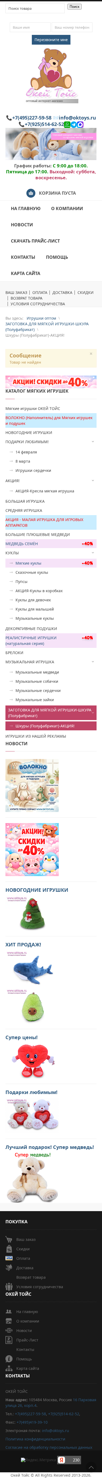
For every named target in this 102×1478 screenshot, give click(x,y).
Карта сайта (27, 1368)
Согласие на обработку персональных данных (48, 1447)
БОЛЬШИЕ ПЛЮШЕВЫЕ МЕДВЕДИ (37, 534)
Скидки (23, 1248)
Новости (24, 1330)
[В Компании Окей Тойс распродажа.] (32, 1177)
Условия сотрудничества (39, 1286)
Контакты (25, 1349)
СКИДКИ (86, 292)
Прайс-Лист (27, 1340)
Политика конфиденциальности (35, 1438)
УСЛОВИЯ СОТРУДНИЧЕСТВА (38, 304)
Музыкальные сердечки (38, 690)
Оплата (23, 1258)
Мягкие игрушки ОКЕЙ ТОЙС (32, 408)
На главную (27, 1311)
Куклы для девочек (33, 599)
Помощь (24, 1358)
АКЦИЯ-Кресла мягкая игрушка (45, 490)
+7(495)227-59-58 (31, 117)
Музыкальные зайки (35, 699)
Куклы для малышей (35, 609)
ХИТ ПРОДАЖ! (23, 944)
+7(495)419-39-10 (32, 1422)
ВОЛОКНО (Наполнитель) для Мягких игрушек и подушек (48, 420)
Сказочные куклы (32, 572)
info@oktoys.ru (77, 117)
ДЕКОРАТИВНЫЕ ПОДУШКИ (31, 628)
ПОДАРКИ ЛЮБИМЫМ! (27, 441)
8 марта (23, 461)
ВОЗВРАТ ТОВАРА (26, 298)
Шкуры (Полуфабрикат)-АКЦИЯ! (45, 725)
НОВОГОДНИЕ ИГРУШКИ (28, 432)
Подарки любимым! (31, 1092)
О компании (27, 1321)
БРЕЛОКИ (14, 652)
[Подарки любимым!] (32, 1115)
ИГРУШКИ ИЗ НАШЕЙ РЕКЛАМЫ (35, 736)
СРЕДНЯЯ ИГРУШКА (23, 510)
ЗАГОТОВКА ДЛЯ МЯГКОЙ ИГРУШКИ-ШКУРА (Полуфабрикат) (49, 712)
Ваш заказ (26, 1239)
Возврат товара (31, 1277)
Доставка (24, 1267)
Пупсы (21, 581)
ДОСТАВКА (62, 292)
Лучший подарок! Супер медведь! (49, 1147)
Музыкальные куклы (35, 618)
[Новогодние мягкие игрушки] (32, 912)
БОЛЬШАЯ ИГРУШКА (25, 501)
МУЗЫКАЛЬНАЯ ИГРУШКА (29, 661)
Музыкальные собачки (37, 681)
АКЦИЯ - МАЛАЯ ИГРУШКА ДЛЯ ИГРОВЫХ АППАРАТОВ (44, 522)
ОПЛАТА (39, 292)
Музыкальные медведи (37, 672)
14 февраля (26, 452)
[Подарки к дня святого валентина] (32, 784)
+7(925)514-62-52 (44, 124)
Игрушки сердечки (33, 470)
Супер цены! (21, 1037)
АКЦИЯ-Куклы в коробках (39, 590)
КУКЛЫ (12, 552)
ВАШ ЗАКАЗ (16, 292)
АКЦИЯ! (12, 480)
